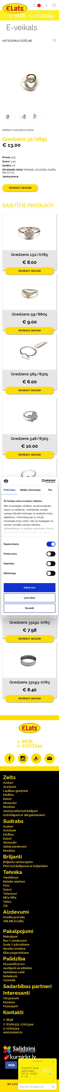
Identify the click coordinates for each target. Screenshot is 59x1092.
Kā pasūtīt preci (14, 964)
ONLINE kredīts (13, 921)
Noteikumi (10, 976)
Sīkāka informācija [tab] (30, 490)
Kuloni (7, 798)
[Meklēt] (46, 4)
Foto (6, 885)
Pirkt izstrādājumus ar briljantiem (25, 866)
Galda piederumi (14, 846)
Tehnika (12, 872)
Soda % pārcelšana (16, 944)
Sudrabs (13, 821)
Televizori (10, 893)
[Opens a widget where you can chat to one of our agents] (37, 1074)
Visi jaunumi (11, 998)
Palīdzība (14, 959)
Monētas (9, 806)
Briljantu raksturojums (18, 862)
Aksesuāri (10, 803)
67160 (12, 1024)
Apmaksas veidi (14, 972)
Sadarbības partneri (27, 986)
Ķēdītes (8, 794)
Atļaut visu (29, 587)
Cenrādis (9, 980)
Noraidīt (29, 608)
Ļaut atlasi (29, 597)
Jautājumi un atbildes (17, 968)
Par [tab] (50, 490)
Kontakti (13, 1012)
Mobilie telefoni (14, 881)
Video (7, 901)
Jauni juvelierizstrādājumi (20, 811)
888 (19, 15)
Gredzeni (9, 786)
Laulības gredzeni (15, 790)
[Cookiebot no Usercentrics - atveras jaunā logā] (42, 481)
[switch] (50, 553)
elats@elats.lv (12, 1032)
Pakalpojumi (18, 931)
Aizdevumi (16, 912)
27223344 (26, 1024)
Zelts (9, 777)
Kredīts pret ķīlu (14, 917)
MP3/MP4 (9, 897)
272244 (44, 15)
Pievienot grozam (20, 188)
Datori (7, 889)
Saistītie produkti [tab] (27, 205)
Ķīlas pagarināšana (16, 952)
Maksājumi (10, 936)
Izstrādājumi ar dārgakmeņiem (24, 815)
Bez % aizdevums (15, 940)
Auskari (8, 782)
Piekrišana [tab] (9, 490)
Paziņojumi (10, 1006)
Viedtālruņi (10, 877)
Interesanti (16, 993)
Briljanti (12, 857)
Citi (5, 905)
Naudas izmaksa (14, 948)
